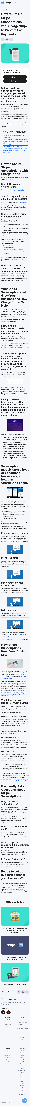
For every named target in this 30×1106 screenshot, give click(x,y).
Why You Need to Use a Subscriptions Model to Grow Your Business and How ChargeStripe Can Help (15, 141)
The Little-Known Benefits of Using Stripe (16, 148)
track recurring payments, (13, 694)
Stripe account (23, 202)
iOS (14, 190)
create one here (19, 204)
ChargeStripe (4, 501)
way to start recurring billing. (21, 781)
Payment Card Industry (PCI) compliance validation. (15, 617)
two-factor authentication (12, 615)
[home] (8, 2)
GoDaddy (3, 372)
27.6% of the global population (9, 719)
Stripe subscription (7, 671)
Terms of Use (16, 1102)
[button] (27, 2)
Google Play (21, 190)
